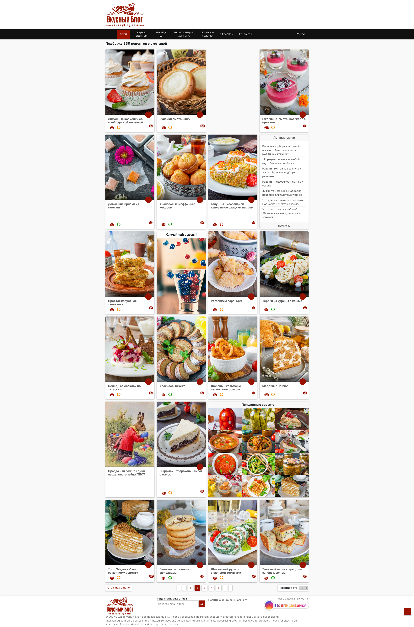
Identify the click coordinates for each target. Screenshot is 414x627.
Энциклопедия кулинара (183, 34)
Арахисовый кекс (172, 385)
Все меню (284, 225)
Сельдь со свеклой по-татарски (125, 387)
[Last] (230, 588)
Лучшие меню (284, 138)
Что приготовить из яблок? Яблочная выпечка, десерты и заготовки (281, 213)
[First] (179, 588)
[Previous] (184, 588)
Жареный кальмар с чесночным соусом (226, 387)
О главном (226, 34)
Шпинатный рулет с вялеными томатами (226, 570)
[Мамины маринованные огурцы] (258, 419)
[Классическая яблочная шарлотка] (292, 419)
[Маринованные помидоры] (225, 419)
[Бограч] (225, 441)
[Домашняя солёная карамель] (225, 486)
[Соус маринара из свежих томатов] (225, 464)
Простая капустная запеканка (122, 302)
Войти (300, 34)
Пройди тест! (161, 34)
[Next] (225, 588)
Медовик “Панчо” (275, 385)
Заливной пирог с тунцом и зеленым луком (282, 570)
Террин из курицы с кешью (282, 300)
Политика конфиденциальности (228, 599)
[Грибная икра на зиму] (292, 464)
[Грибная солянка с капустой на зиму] (258, 441)
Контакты (245, 34)
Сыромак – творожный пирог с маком (180, 472)
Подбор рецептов (141, 34)
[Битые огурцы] (258, 464)
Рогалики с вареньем (226, 300)
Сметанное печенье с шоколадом (175, 570)
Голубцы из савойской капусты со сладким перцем (232, 205)
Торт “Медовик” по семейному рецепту (123, 570)
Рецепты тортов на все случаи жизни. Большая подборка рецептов (281, 172)
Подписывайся (291, 605)
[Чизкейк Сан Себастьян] (292, 441)
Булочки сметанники (175, 119)
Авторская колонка (207, 34)
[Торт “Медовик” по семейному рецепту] (292, 486)
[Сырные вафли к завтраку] (258, 486)
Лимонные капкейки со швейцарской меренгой (125, 120)
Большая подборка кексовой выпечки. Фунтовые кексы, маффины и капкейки (281, 150)
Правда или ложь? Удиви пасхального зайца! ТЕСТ (126, 472)
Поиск (124, 34)
